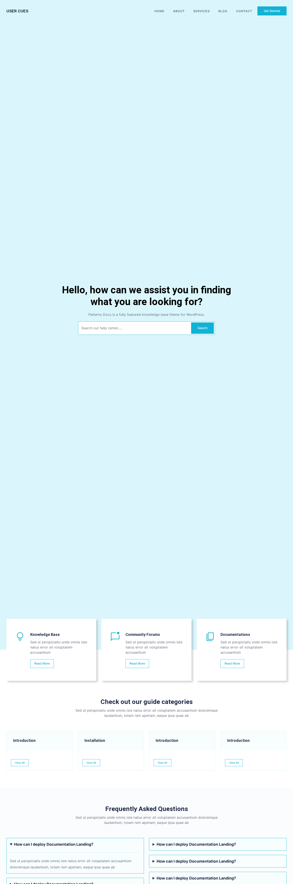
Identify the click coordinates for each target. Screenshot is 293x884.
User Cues (17, 11)
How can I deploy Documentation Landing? (53, 844)
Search (202, 328)
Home (159, 11)
